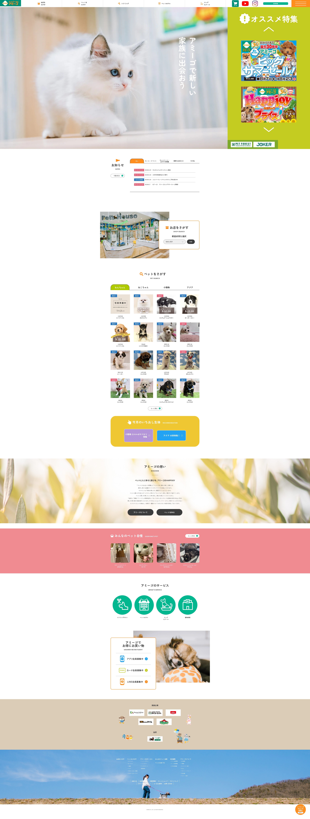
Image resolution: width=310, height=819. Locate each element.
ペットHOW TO (160, 763)
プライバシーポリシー (144, 784)
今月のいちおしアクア (133, 773)
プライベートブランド (186, 771)
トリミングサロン (145, 761)
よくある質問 (158, 784)
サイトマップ (174, 781)
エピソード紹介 (184, 775)
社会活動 (183, 773)
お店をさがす (120, 759)
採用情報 (153, 781)
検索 (190, 241)
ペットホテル (144, 763)
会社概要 (183, 761)
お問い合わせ (168, 784)
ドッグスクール (144, 766)
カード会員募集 (174, 763)
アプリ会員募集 (174, 761)
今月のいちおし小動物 (133, 771)
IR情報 (182, 763)
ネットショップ (163, 781)
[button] (269, 29)
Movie (182, 768)
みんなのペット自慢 (161, 759)
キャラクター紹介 (185, 766)
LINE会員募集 (174, 766)
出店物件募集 (144, 781)
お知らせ (134, 781)
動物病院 (143, 768)
